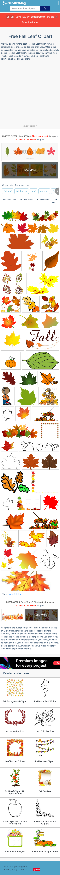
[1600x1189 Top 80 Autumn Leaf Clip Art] (32, 540)
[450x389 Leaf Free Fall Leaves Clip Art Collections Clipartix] (15, 483)
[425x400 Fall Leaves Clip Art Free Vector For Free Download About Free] (50, 322)
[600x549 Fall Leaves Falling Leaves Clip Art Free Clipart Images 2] (28, 379)
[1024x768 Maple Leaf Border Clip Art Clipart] (28, 504)
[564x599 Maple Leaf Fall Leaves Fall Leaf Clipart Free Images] (50, 504)
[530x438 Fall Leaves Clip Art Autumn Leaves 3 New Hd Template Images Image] (29, 322)
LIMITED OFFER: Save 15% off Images (29, 136)
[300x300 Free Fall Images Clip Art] (50, 432)
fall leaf (8, 191)
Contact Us (25, 869)
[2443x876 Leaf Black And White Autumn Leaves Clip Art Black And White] (39, 447)
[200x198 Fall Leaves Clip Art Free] (10, 305)
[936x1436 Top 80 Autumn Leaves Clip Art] (52, 539)
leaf (34, 191)
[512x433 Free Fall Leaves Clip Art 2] (9, 447)
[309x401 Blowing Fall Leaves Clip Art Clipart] (32, 262)
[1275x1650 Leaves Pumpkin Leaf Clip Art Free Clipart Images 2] (8, 504)
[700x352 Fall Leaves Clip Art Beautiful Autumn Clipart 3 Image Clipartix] (15, 216)
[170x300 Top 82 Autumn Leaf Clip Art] (7, 560)
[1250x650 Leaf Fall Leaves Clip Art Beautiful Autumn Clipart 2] (40, 462)
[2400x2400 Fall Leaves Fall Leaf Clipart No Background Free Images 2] (9, 379)
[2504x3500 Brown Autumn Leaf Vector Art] (51, 262)
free (11, 594)
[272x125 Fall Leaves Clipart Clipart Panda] (26, 582)
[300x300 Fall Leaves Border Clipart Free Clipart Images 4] (9, 322)
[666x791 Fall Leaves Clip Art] (49, 560)
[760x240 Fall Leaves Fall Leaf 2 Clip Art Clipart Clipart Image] (38, 228)
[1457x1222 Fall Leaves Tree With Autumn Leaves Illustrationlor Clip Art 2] (49, 379)
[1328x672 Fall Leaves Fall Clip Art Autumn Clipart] (45, 216)
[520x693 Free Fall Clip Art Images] (7, 415)
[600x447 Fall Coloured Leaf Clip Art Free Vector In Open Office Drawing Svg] (43, 285)
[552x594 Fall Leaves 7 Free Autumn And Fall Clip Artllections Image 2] (50, 305)
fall (54, 191)
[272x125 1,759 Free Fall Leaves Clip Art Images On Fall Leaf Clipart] (20, 243)
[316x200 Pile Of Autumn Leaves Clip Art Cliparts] (43, 521)
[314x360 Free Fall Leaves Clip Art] (23, 415)
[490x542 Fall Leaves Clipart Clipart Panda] (30, 305)
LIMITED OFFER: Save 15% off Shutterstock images (29, 602)
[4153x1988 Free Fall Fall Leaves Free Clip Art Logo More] (20, 432)
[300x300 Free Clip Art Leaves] (26, 397)
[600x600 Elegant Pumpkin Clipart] (13, 285)
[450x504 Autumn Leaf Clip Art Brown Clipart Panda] (11, 262)
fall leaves (21, 191)
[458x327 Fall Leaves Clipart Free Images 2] (42, 341)
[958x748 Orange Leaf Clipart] (13, 521)
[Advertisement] (30, 94)
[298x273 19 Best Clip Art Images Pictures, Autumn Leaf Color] (8, 228)
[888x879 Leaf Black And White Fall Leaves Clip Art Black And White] (10, 462)
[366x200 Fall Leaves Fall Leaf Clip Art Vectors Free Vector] (40, 362)
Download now (30, 22)
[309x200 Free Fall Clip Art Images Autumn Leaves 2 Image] (45, 415)
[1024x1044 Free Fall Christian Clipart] (49, 397)
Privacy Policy (10, 869)
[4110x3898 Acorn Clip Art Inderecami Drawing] (50, 243)
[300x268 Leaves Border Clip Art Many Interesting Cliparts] (45, 483)
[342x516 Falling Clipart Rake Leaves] (8, 397)
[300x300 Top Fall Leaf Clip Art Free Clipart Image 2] (26, 560)
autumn (44, 191)
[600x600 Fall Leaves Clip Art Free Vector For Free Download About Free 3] (12, 341)
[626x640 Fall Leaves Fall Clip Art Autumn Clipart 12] (11, 362)
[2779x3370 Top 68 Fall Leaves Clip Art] (9, 540)
